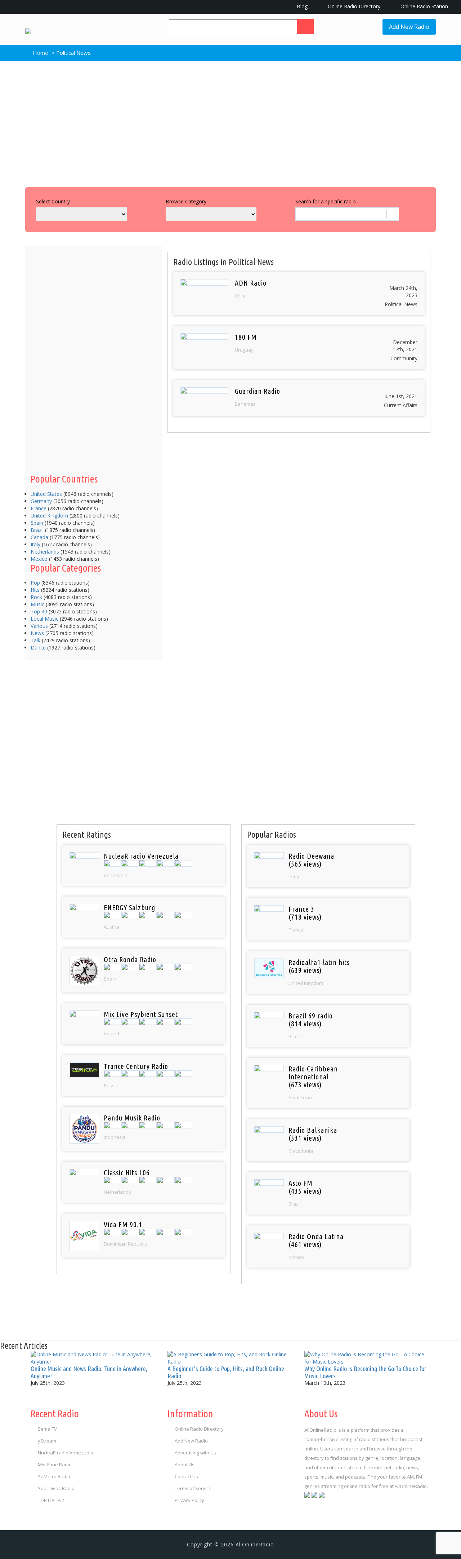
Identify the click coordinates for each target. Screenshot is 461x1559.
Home (39, 52)
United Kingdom (49, 515)
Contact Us (186, 1476)
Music (37, 604)
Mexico (39, 558)
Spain (37, 522)
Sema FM (48, 1429)
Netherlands (45, 551)
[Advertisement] (230, 122)
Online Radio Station (423, 6)
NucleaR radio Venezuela (65, 1452)
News (37, 633)
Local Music (44, 618)
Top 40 (39, 611)
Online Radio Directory (353, 6)
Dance (38, 647)
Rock (36, 597)
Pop (35, 582)
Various (39, 625)
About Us (184, 1464)
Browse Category (186, 201)
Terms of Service (193, 1488)
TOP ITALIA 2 (51, 1500)
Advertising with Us (195, 1452)
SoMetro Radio (54, 1476)
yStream (47, 1440)
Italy (35, 544)
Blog (301, 6)
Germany (41, 501)
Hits (35, 589)
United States (46, 493)
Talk (35, 640)
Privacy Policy (189, 1500)
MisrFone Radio (55, 1464)
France (38, 508)
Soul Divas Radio (56, 1488)
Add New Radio (409, 27)
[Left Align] (305, 26)
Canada (39, 537)
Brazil (37, 530)
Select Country (53, 201)
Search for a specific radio (325, 201)
